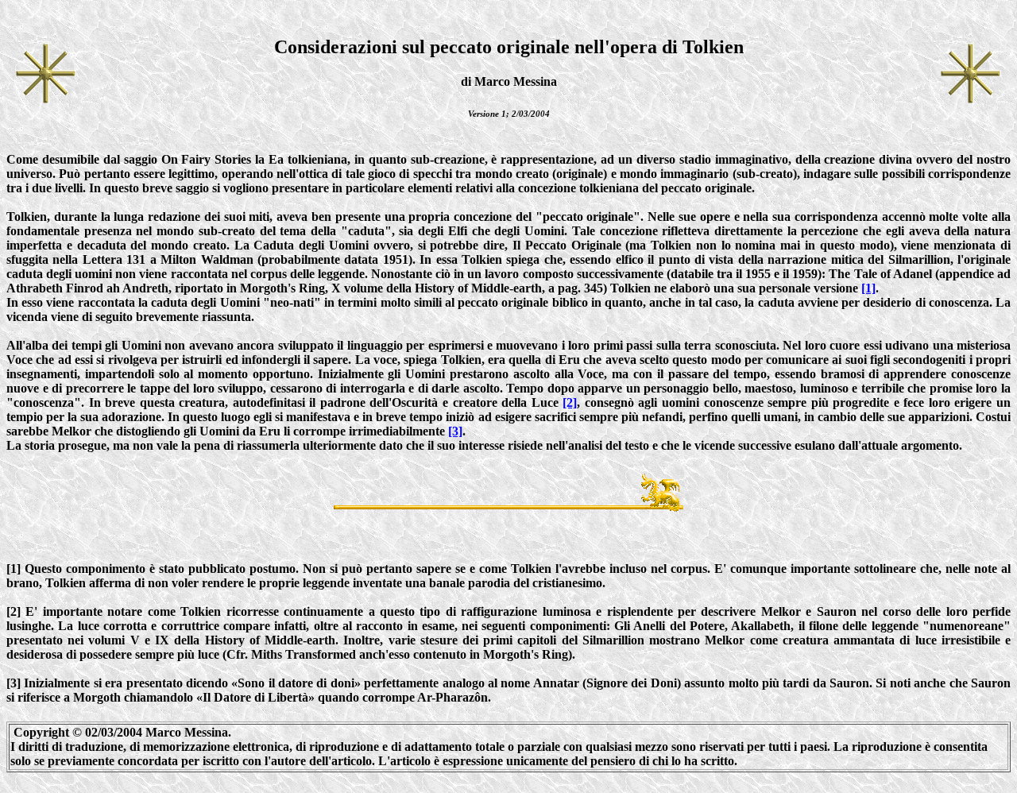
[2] (570, 402)
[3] (455, 431)
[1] (868, 288)
